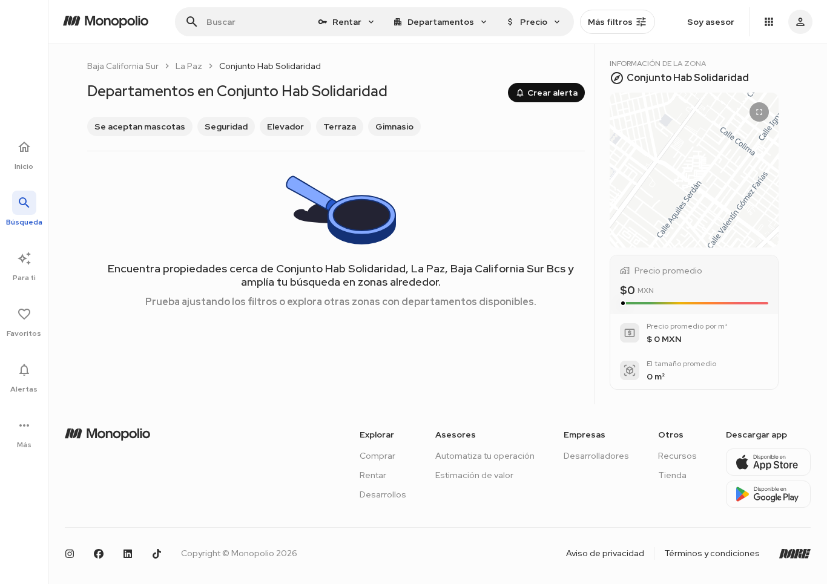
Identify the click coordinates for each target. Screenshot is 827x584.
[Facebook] (99, 554)
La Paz (189, 66)
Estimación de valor (474, 475)
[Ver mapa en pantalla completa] (759, 112)
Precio (533, 21)
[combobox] (347, 21)
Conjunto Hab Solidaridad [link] (270, 66)
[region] (694, 170)
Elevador (285, 126)
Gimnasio (394, 126)
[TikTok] (157, 554)
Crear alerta (552, 92)
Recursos (677, 455)
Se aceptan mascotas (139, 126)
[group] (336, 126)
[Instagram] (69, 554)
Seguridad (226, 126)
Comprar (377, 455)
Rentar (373, 475)
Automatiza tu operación (485, 455)
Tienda (672, 475)
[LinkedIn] (128, 554)
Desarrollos (383, 494)
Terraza (339, 126)
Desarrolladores (596, 455)
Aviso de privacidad (605, 553)
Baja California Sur (123, 66)
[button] (694, 170)
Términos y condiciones (712, 553)
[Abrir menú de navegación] (769, 22)
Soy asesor (710, 21)
